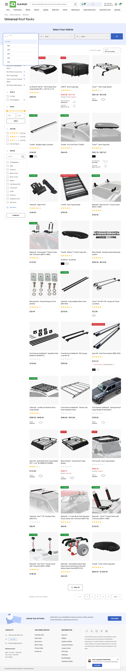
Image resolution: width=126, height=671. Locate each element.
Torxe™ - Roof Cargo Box (101, 145)
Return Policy (39, 645)
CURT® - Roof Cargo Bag (69, 87)
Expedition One (15, 199)
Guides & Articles (67, 641)
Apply (16, 121)
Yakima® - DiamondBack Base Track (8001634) (73, 303)
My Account (38, 641)
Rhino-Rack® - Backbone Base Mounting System (106, 253)
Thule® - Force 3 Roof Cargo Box (103, 564)
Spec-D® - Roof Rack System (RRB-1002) (106, 353)
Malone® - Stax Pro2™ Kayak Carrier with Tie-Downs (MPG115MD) (42, 565)
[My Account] (116, 4)
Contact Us (38, 651)
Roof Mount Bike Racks (14, 85)
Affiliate (64, 638)
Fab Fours (13, 202)
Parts (8, 10)
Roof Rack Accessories (14, 72)
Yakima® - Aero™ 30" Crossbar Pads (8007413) (42, 517)
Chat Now (97, 665)
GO (117, 36)
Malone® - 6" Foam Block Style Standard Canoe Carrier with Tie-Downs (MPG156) (75, 517)
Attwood (13, 170)
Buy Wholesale (66, 658)
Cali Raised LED (15, 184)
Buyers (12, 180)
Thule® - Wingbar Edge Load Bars (41, 145)
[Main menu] (6, 4)
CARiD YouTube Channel (97, 631)
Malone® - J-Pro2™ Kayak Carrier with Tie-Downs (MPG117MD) (105, 517)
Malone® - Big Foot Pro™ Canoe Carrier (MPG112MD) (106, 206)
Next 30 (77, 587)
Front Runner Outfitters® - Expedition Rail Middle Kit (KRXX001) (44, 354)
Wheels (28, 10)
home (6, 15)
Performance (18, 10)
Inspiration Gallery (67, 661)
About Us (64, 635)
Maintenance (75, 10)
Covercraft (13, 188)
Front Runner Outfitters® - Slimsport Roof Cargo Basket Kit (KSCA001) (106, 409)
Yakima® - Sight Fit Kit (37, 205)
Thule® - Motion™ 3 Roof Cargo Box (73, 252)
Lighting (45, 10)
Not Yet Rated (14, 144)
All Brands (65, 655)
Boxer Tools (14, 177)
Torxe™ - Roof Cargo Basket (102, 87)
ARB (11, 166)
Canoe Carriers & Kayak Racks (14, 80)
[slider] (7, 111)
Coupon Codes (66, 648)
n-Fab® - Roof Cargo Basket (70, 205)
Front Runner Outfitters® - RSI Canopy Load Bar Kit (74, 354)
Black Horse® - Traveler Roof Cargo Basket (73, 462)
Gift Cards (65, 651)
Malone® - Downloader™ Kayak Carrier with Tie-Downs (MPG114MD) (43, 253)
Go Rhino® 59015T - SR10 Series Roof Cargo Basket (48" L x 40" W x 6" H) (43, 88)
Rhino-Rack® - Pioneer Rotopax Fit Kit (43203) (43, 303)
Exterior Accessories (15, 15)
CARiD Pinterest (102, 631)
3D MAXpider (14, 162)
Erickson (13, 195)
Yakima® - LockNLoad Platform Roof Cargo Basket (42, 409)
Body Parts (55, 10)
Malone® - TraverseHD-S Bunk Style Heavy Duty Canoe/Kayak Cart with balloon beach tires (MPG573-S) (73, 566)
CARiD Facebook (87, 631)
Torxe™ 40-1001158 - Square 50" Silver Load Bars (105, 303)
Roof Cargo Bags (12, 75)
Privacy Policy (39, 648)
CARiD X (92, 631)
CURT (12, 191)
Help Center (38, 638)
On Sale (12, 96)
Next (115, 597)
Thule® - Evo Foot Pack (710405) (72, 145)
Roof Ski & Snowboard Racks (14, 67)
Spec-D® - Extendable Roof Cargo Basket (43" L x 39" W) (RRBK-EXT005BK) (44, 462)
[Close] (117, 659)
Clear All (15, 215)
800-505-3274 (108, 5)
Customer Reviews (67, 645)
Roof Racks (26, 15)
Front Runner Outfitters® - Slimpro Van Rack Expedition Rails (74, 409)
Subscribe (114, 618)
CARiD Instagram (106, 631)
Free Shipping (14, 100)
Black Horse (14, 173)
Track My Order (39, 635)
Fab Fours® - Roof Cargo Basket (103, 461)
